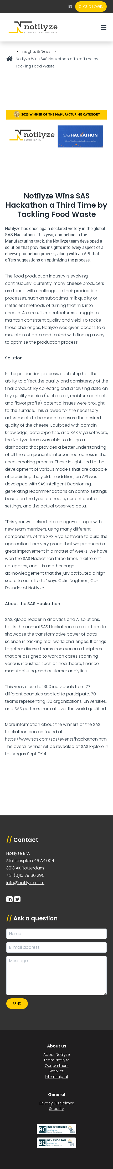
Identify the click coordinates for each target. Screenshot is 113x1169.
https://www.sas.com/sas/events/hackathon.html (56, 739)
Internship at (56, 1076)
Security (56, 1108)
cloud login (91, 6)
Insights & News (36, 51)
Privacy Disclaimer (56, 1103)
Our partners (57, 1065)
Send (17, 1003)
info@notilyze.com (25, 883)
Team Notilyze (57, 1060)
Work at (56, 1071)
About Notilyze (56, 1054)
